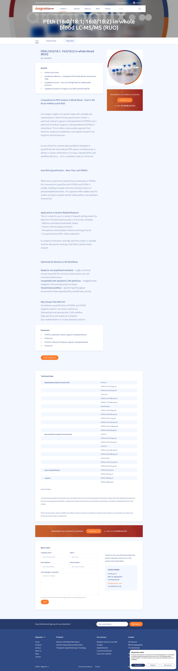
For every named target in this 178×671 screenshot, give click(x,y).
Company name (46, 553)
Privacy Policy (66, 597)
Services (77, 9)
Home (37, 642)
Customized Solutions (104, 651)
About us (88, 9)
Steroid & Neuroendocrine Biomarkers (69, 645)
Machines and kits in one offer (107, 642)
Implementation (102, 648)
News (98, 9)
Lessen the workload (104, 654)
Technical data (51, 41)
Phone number (75, 562)
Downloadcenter (122, 3)
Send (45, 602)
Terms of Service (77, 597)
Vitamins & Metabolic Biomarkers (67, 642)
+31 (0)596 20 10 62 (127, 105)
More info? (70, 41)
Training (99, 645)
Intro (37, 41)
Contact (107, 9)
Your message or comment (50, 572)
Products (63, 9)
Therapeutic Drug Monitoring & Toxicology (71, 648)
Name (72, 553)
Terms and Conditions (85, 666)
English (138, 3)
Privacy (97, 666)
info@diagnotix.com (115, 583)
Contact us (124, 100)
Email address (46, 562)
